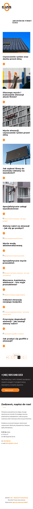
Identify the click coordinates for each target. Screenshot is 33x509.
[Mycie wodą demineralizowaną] (12, 238)
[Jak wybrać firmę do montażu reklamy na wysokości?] (16, 154)
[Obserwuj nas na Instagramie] (2, 448)
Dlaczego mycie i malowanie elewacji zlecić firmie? (13, 94)
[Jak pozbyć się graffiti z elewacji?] (13, 333)
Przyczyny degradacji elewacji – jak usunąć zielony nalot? (14, 321)
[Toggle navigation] (31, 5)
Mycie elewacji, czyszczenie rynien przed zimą (16, 132)
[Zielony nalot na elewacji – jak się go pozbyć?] (16, 220)
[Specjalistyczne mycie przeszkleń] (13, 255)
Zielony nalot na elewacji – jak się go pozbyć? (16, 227)
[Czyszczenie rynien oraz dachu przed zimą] (16, 42)
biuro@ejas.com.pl (12, 443)
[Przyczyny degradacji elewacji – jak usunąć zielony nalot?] (16, 313)
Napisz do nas (9, 390)
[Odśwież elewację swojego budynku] (14, 295)
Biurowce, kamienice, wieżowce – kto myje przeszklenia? (14, 282)
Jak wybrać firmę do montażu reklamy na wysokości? (13, 170)
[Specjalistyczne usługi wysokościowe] (16, 192)
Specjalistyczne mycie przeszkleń (14, 262)
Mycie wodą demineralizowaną (12, 244)
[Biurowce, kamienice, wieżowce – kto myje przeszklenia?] (16, 274)
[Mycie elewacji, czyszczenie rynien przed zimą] (16, 116)
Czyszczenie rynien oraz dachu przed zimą (15, 58)
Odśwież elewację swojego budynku (12, 301)
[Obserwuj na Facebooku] (5, 448)
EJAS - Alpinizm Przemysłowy (18, 498)
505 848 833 (7, 441)
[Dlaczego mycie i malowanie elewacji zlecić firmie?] (16, 78)
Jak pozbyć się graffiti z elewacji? (15, 340)
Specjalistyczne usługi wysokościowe (14, 207)
